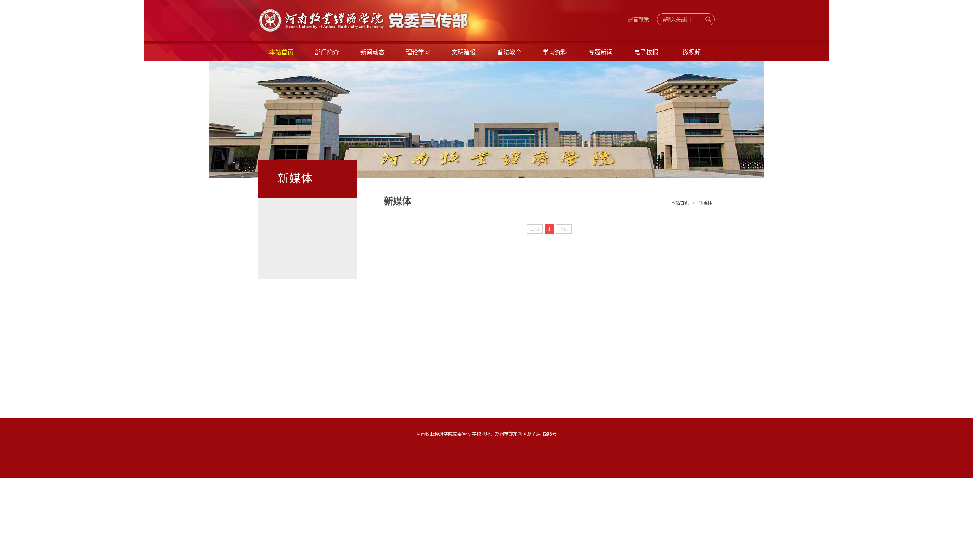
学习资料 (555, 52)
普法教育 (509, 52)
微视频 (692, 52)
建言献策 (638, 19)
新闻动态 (372, 52)
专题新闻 (600, 52)
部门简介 (327, 52)
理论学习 (418, 52)
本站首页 (281, 52)
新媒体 (705, 203)
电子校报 (646, 52)
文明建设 (464, 52)
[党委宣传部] (391, 29)
